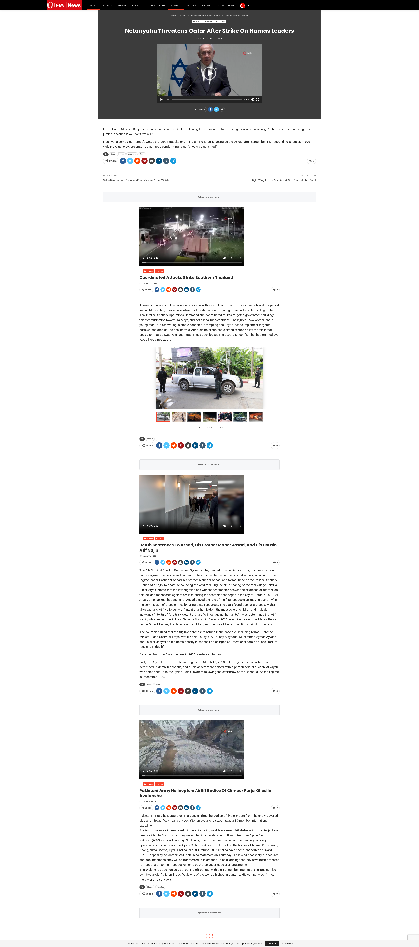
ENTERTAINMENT (225, 5)
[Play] (161, 99)
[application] (209, 73)
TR (247, 5)
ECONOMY (138, 5)
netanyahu (132, 154)
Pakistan (160, 887)
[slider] (207, 99)
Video (199, 21)
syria (158, 684)
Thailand (160, 439)
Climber (150, 887)
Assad (149, 684)
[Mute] (252, 99)
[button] (209, 73)
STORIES (107, 5)
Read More (287, 943)
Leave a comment (210, 197)
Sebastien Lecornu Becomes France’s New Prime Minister (136, 180)
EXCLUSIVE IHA (157, 5)
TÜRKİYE (122, 5)
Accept (272, 943)
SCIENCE (191, 5)
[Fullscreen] (257, 99)
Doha (113, 154)
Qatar (142, 154)
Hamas (121, 154)
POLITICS (176, 5)
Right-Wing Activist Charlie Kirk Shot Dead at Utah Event (283, 180)
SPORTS (206, 5)
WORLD (93, 5)
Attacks (150, 439)
